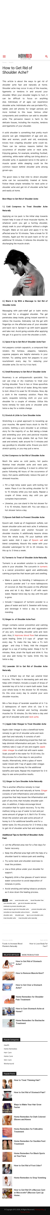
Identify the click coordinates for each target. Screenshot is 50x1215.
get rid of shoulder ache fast (27, 903)
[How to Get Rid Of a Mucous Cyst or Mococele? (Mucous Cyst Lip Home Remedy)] (7, 1193)
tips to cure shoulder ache (35, 915)
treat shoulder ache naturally (28, 918)
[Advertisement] (25, 26)
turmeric (44, 566)
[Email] (32, 928)
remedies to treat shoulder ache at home (17, 912)
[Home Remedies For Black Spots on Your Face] (7, 1157)
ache (10, 900)
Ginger (44, 790)
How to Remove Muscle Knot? (30, 973)
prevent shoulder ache (39, 909)
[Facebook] (4, 928)
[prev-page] (3, 1032)
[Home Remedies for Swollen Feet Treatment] (7, 1145)
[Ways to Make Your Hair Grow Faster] (7, 1108)
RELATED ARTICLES (11, 955)
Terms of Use (25, 1212)
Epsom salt (37, 540)
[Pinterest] (16, 928)
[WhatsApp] (21, 928)
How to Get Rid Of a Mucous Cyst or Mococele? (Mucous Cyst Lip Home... (29, 1193)
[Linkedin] (27, 928)
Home (4, 62)
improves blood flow (24, 635)
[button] (4, 56)
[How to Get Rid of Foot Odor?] (7, 1169)
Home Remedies (10, 1049)
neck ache (33, 717)
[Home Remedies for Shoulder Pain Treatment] (8, 999)
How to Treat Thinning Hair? (27, 1080)
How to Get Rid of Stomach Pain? (29, 1092)
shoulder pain (19, 915)
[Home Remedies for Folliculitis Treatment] (7, 1132)
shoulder (35, 912)
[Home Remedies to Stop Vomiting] (7, 1181)
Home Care (8, 1056)
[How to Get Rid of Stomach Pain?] (7, 1096)
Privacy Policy (39, 1209)
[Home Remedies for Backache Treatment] (8, 1023)
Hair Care (8, 1052)
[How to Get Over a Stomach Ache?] (8, 987)
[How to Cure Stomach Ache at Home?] (8, 1011)
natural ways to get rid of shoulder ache (16, 909)
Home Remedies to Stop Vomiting (30, 1177)
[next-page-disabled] (7, 1032)
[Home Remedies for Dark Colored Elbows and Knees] (7, 1120)
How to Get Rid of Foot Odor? (28, 1165)
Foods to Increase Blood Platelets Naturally (12, 945)
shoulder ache (8, 915)
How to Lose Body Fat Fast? (38, 945)
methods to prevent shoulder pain (14, 906)
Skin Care (8, 1060)
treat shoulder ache (10, 918)
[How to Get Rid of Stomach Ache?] (8, 964)
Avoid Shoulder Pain (37, 900)
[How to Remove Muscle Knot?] (8, 976)
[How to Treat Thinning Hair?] (7, 1084)
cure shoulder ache (10, 903)
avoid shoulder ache (21, 900)
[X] (10, 928)
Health (11, 62)
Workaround (9, 1063)
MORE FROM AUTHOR (30, 955)
